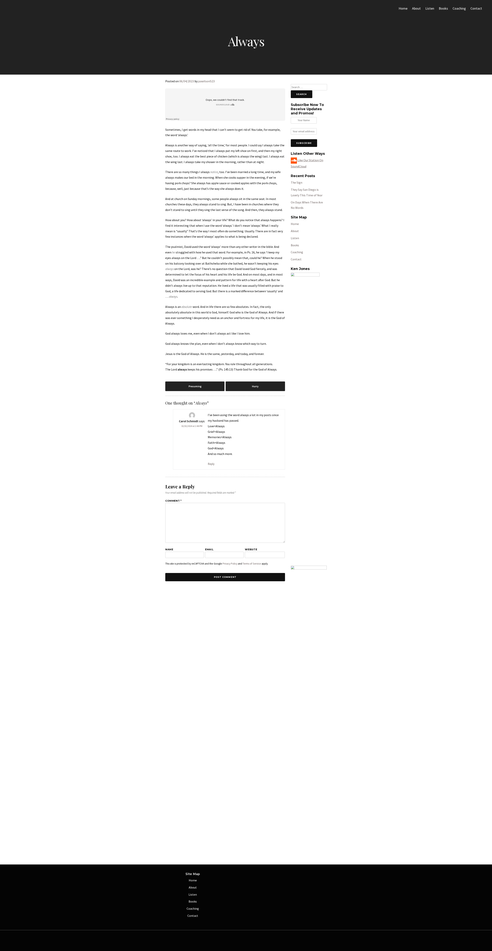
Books (443, 8)
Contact (476, 8)
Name (169, 549)
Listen (429, 8)
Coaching (459, 8)
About (416, 8)
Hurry (255, 386)
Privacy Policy (230, 563)
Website (251, 549)
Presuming (195, 386)
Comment (173, 500)
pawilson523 (206, 81)
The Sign (296, 182)
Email (209, 549)
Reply (211, 464)
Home (403, 8)
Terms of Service (252, 563)
